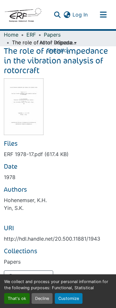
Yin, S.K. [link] (14, 208)
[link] (58, 154)
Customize (68, 298)
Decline (42, 298)
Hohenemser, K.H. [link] (25, 200)
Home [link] (11, 34)
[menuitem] (58, 42)
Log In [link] (80, 14)
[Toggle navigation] (103, 14)
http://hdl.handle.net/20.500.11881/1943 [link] (52, 238)
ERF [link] (31, 34)
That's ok (17, 298)
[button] (23, 14)
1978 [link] (9, 177)
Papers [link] (52, 34)
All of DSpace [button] (56, 42)
